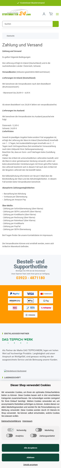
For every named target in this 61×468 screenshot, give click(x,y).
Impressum (27, 421)
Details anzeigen (30, 464)
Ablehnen (30, 457)
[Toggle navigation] (56, 14)
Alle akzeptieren (30, 448)
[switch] (10, 430)
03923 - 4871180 (30, 278)
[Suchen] (56, 24)
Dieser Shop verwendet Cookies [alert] (30, 385)
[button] (44, 14)
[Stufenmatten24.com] (16, 12)
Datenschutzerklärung (11, 421)
